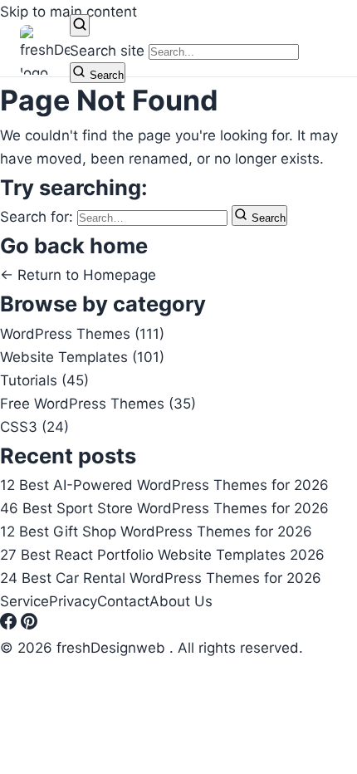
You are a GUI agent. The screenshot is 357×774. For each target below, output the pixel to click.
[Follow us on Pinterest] (29, 624)
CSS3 (34, 427)
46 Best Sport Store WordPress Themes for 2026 (164, 508)
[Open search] (80, 25)
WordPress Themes (82, 334)
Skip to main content (68, 11)
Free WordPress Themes (98, 403)
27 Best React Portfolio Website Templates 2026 (162, 554)
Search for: (38, 216)
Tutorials (44, 380)
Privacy (73, 601)
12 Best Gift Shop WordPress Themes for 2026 (156, 531)
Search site (107, 50)
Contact (123, 601)
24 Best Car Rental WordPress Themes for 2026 (160, 578)
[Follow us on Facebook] (10, 624)
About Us (181, 601)
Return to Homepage (78, 275)
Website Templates (82, 357)
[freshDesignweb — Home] (45, 50)
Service (24, 601)
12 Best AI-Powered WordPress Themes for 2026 (164, 485)
